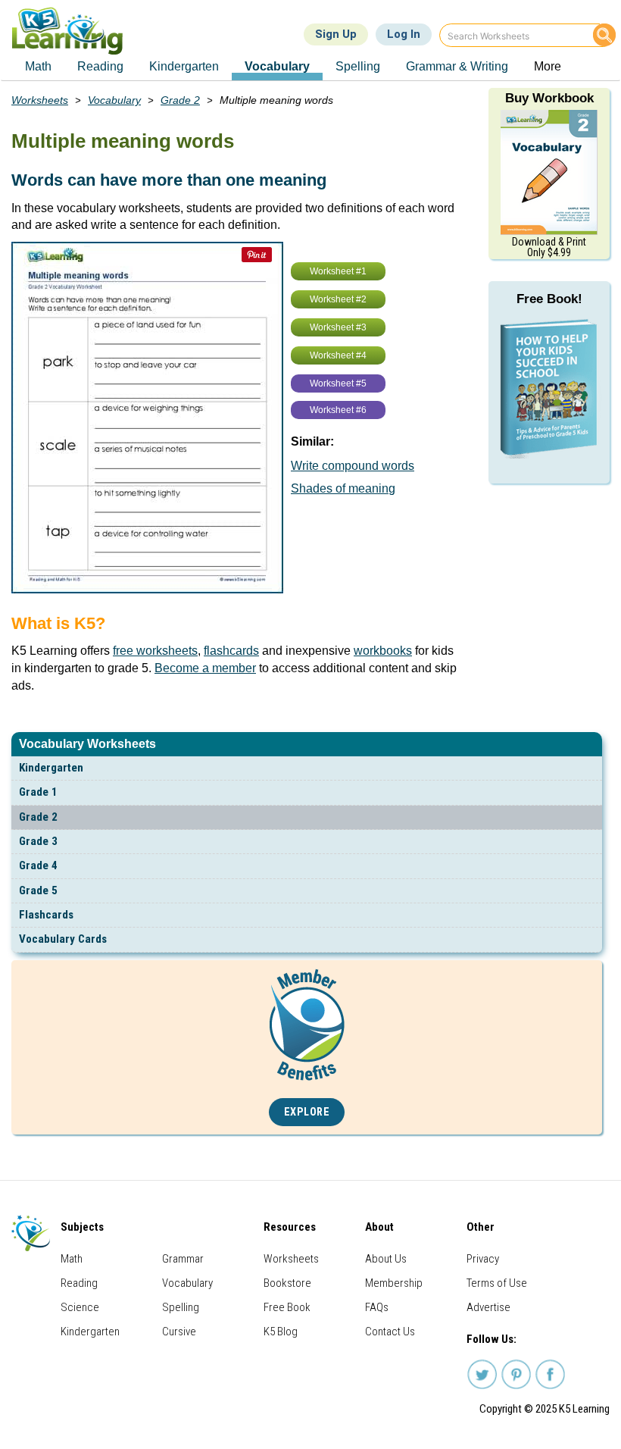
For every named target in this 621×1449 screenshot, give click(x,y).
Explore (307, 1112)
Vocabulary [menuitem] (277, 66)
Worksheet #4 (338, 355)
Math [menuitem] (38, 66)
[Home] (73, 31)
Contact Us (390, 1331)
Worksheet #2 (338, 299)
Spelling (180, 1307)
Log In (403, 34)
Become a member (205, 668)
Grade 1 (38, 792)
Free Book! (549, 299)
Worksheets (39, 100)
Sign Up (336, 34)
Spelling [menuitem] (357, 66)
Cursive (179, 1331)
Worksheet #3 (338, 327)
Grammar (183, 1259)
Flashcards (46, 915)
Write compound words (352, 465)
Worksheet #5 (338, 383)
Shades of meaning (343, 488)
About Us (386, 1259)
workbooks (383, 650)
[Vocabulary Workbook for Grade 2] (549, 170)
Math (72, 1259)
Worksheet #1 (338, 271)
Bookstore (287, 1283)
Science (80, 1307)
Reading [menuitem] (100, 66)
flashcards (231, 650)
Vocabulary (114, 100)
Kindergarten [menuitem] (184, 66)
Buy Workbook (549, 98)
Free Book (287, 1307)
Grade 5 (38, 890)
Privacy (483, 1259)
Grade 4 (38, 865)
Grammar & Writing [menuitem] (457, 66)
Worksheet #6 (338, 410)
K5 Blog (281, 1331)
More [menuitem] (547, 66)
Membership (394, 1283)
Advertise (488, 1307)
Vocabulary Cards (63, 939)
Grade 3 (38, 841)
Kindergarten (51, 768)
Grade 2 (38, 817)
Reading (79, 1283)
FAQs (377, 1307)
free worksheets (155, 650)
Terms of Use (497, 1283)
